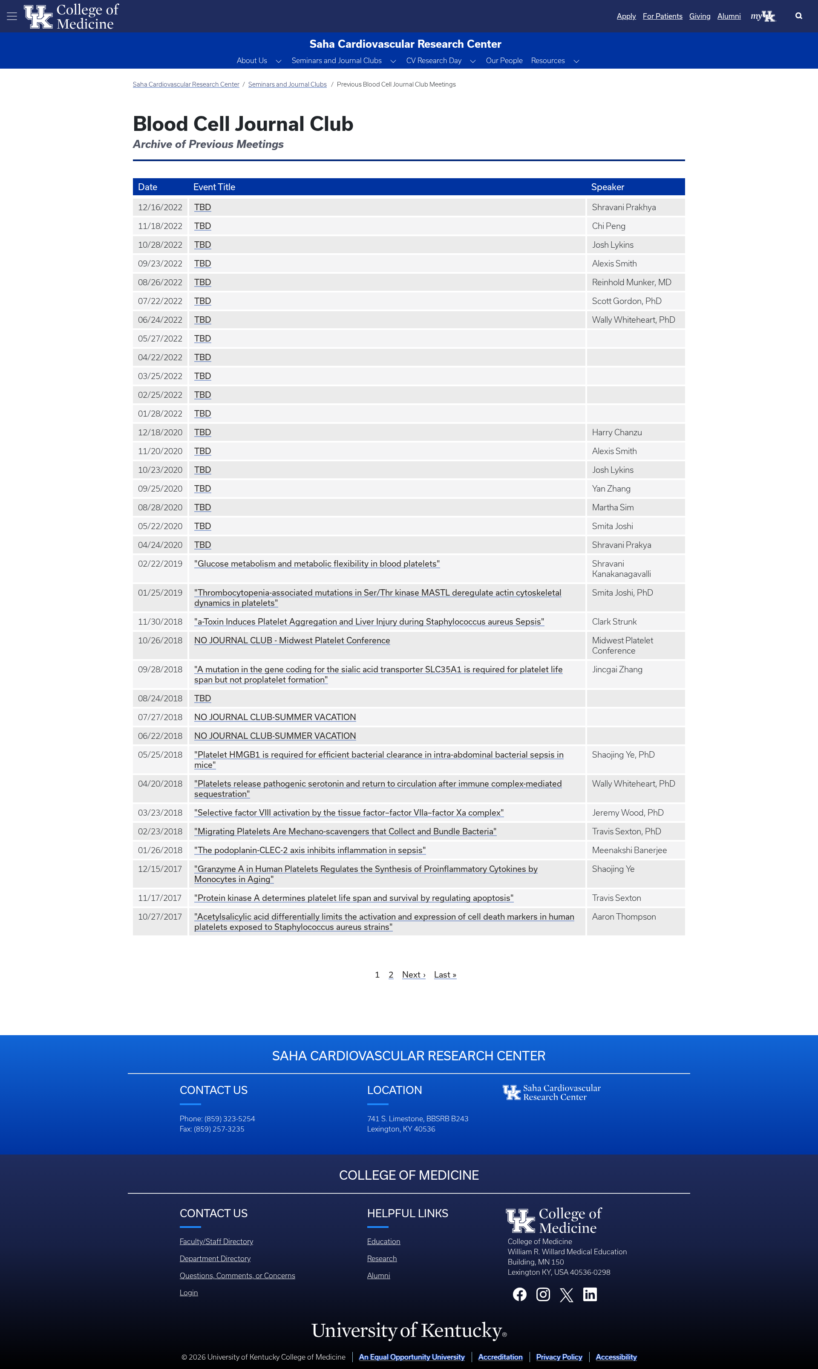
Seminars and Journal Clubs (287, 84)
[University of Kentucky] (409, 1331)
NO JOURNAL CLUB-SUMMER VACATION (275, 717)
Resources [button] (548, 60)
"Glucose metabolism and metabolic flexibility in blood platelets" (317, 563)
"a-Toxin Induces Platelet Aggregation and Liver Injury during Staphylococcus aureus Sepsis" (369, 621)
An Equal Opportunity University (412, 1357)
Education (383, 1241)
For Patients (663, 16)
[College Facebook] (520, 1297)
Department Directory (215, 1258)
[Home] (71, 15)
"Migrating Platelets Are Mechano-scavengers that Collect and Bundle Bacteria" (345, 831)
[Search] (800, 16)
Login (189, 1293)
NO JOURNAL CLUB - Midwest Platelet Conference (292, 640)
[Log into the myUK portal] (764, 16)
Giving (700, 16)
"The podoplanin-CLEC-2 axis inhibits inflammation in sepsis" (310, 850)
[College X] (566, 1294)
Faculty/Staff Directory (216, 1241)
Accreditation (500, 1357)
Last (442, 974)
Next (411, 974)
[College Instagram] (543, 1297)
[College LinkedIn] (590, 1297)
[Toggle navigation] (12, 16)
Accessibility (616, 1357)
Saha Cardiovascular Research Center (186, 84)
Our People (504, 60)
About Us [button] (252, 60)
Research (382, 1258)
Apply (626, 16)
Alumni (729, 16)
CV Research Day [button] (433, 60)
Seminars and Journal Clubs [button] (337, 60)
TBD (202, 207)
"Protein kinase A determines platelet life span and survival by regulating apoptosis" (354, 898)
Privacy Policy (559, 1357)
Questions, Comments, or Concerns (237, 1275)
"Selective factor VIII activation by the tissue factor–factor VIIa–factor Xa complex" (349, 812)
